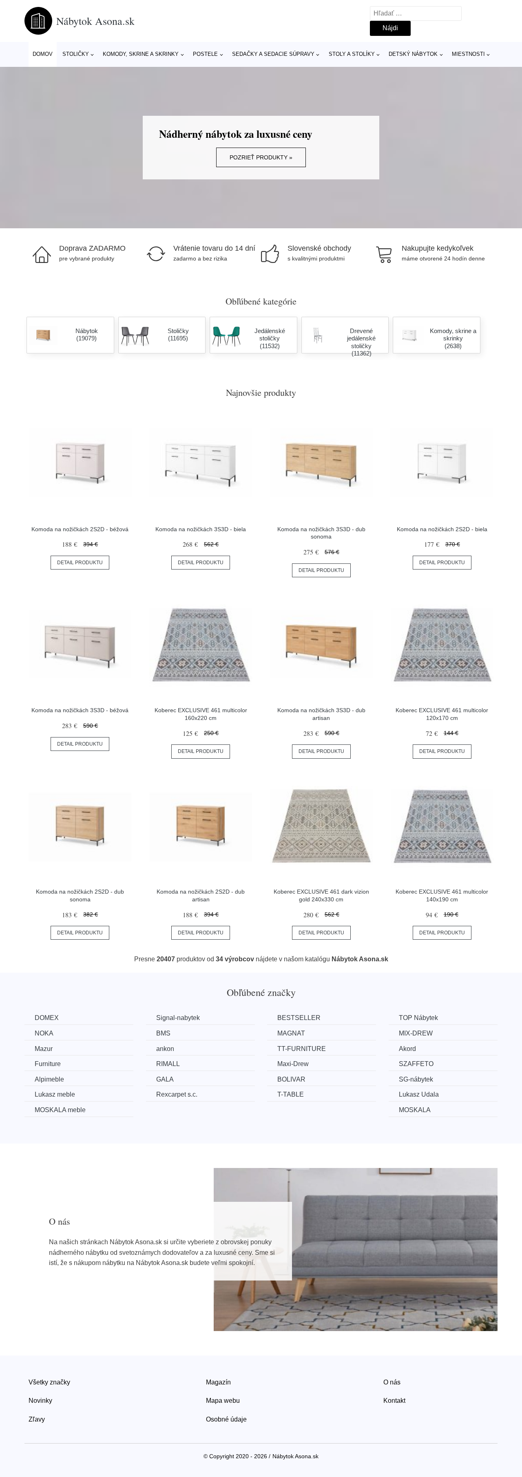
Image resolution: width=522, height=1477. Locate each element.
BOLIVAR (291, 1079)
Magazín (218, 1382)
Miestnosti (468, 54)
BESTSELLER (299, 1017)
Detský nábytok (413, 54)
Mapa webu (223, 1400)
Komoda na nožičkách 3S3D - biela (200, 529)
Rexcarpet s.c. (176, 1094)
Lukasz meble (55, 1094)
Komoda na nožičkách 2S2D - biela (442, 529)
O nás (391, 1382)
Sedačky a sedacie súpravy (273, 54)
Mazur (44, 1048)
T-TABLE (290, 1094)
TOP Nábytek (418, 1017)
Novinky (40, 1400)
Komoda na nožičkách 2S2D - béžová (79, 529)
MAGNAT (291, 1033)
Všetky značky (49, 1382)
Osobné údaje (226, 1419)
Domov (43, 54)
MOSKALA (415, 1109)
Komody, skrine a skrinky (141, 54)
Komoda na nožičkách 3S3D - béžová (79, 710)
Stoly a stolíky (352, 54)
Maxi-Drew (293, 1063)
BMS (163, 1033)
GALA (165, 1079)
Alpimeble (49, 1079)
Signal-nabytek (178, 1017)
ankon (165, 1048)
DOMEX (47, 1017)
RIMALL (168, 1063)
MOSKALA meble (60, 1109)
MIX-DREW (416, 1033)
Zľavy (37, 1419)
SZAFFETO (416, 1063)
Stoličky (75, 54)
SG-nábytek (416, 1079)
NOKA (44, 1033)
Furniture (48, 1063)
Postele (205, 54)
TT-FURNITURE (301, 1048)
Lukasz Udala (419, 1094)
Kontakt (394, 1400)
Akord (407, 1048)
